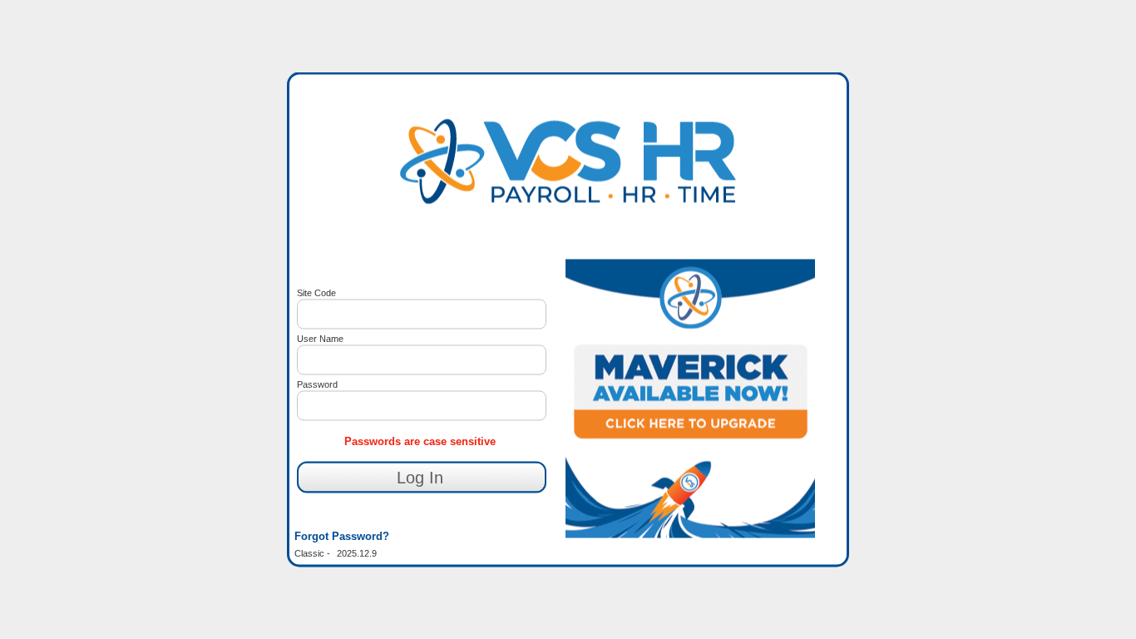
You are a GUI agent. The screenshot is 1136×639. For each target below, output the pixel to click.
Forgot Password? (341, 535)
